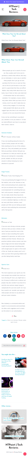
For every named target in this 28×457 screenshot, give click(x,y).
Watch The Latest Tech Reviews (15, 2)
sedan (24, 320)
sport (12, 322)
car (12, 320)
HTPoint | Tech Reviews (14, 9)
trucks (15, 322)
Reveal (20, 320)
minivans (15, 320)
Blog (15, 316)
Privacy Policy (18, 452)
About (8, 320)
